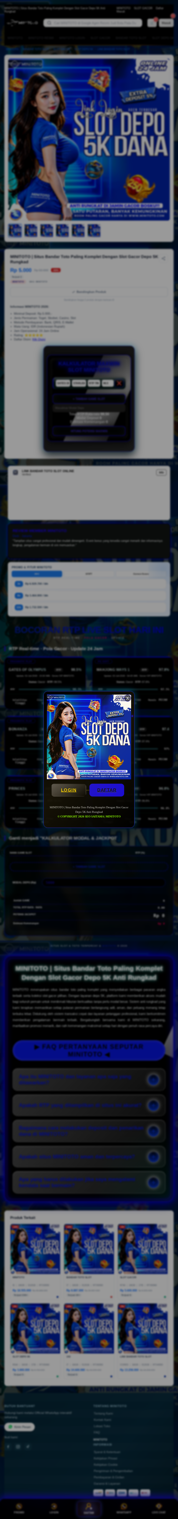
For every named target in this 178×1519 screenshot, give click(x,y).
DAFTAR (106, 790)
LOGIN (69, 790)
